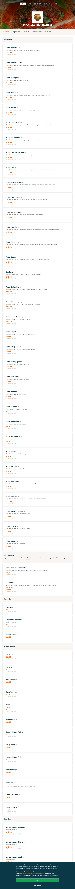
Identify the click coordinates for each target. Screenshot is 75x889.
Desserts (26, 32)
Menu (23, 4)
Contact (37, 4)
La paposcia (16, 32)
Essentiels (37, 885)
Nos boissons (37, 32)
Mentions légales (50, 4)
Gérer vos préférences (29, 873)
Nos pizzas (5, 32)
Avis (30, 4)
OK (38, 880)
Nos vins (48, 32)
